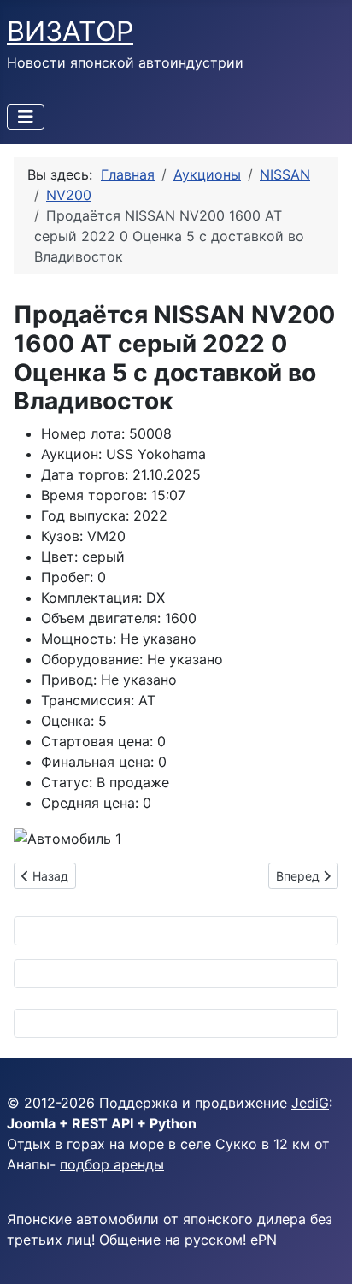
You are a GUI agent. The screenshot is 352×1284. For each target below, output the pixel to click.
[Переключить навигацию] (25, 117)
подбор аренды (112, 1164)
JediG (310, 1102)
